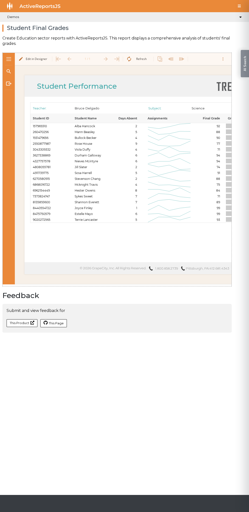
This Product (19, 323)
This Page (56, 323)
